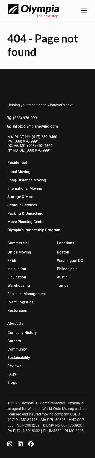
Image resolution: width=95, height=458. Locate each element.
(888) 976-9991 (26, 118)
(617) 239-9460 (44, 137)
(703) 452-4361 (40, 146)
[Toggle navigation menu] (84, 10)
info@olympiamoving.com (35, 126)
